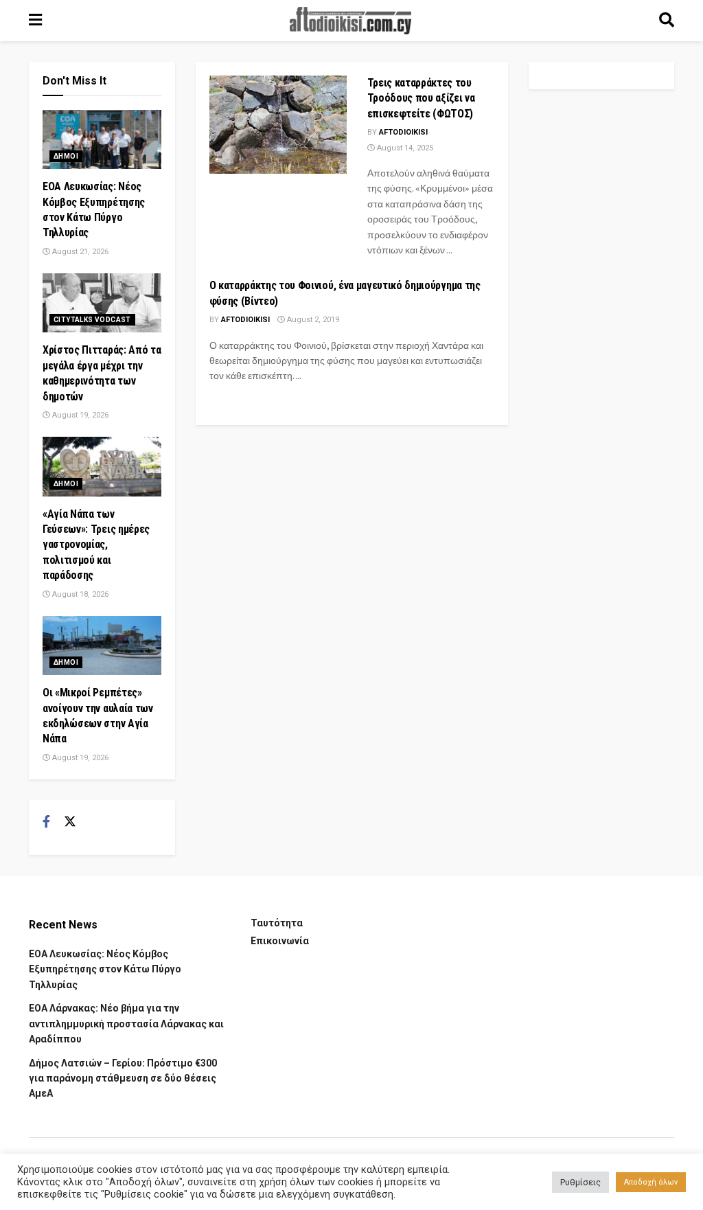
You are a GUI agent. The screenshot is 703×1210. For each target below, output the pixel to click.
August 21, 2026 (79, 251)
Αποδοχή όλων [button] (651, 1182)
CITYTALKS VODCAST (92, 319)
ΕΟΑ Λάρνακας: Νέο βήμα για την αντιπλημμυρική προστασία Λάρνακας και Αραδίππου (126, 1024)
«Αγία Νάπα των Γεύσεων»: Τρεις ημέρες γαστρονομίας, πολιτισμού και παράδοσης (96, 544)
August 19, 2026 (79, 415)
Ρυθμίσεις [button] (580, 1182)
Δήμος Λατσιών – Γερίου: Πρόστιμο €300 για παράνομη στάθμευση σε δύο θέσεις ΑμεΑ (123, 1078)
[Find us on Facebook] (46, 822)
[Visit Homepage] (351, 20)
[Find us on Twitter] (70, 822)
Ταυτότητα (277, 922)
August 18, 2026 (79, 594)
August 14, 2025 (404, 148)
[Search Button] (666, 20)
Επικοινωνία (280, 940)
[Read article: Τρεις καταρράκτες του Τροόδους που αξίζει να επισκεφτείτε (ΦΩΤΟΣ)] (278, 125)
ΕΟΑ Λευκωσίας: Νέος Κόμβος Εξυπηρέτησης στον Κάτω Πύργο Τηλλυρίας (105, 969)
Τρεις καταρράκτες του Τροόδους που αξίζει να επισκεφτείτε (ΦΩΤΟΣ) (421, 98)
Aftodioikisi (403, 132)
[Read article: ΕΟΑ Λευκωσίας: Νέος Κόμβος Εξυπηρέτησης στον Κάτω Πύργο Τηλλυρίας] (102, 139)
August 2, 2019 (312, 319)
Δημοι (66, 156)
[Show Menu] (35, 20)
